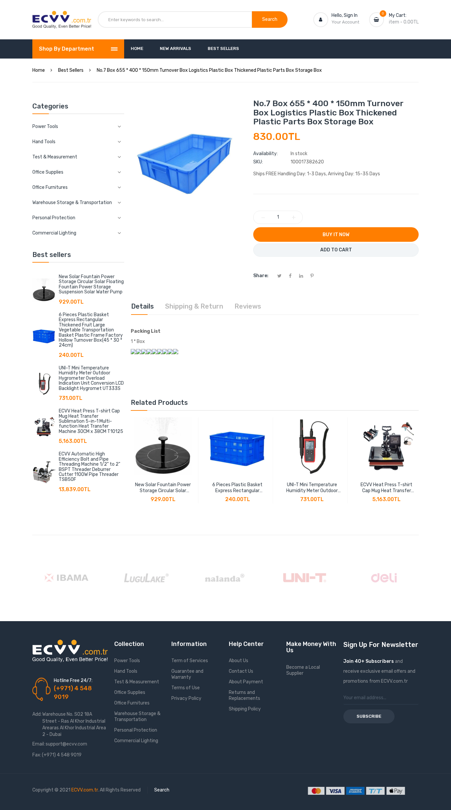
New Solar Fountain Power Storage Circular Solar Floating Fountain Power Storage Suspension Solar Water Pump (91, 284)
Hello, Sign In (344, 15)
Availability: (265, 153)
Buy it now (336, 234)
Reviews (247, 306)
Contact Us (241, 671)
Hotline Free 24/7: (73, 680)
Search (161, 790)
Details (142, 306)
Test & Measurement (136, 682)
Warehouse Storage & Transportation (137, 716)
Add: (37, 714)
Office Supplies (129, 692)
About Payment (246, 682)
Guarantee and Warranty (187, 674)
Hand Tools (125, 671)
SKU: (258, 162)
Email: (38, 744)
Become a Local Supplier (303, 670)
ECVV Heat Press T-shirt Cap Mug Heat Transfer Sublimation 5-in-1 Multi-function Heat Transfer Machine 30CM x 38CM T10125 (91, 421)
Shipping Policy (245, 709)
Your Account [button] (345, 22)
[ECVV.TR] (61, 15)
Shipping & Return (194, 306)
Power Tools (127, 660)
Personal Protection (135, 730)
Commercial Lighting (136, 741)
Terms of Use (185, 688)
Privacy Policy (186, 698)
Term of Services (189, 660)
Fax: (36, 755)
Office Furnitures (132, 703)
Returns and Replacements (244, 695)
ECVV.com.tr (84, 790)
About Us (238, 660)
